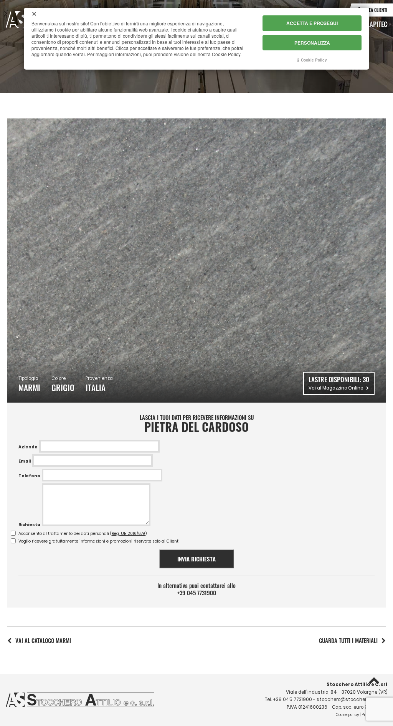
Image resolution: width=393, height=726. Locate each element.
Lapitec (377, 24)
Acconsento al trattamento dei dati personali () (82, 533)
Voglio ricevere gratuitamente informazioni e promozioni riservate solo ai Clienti (99, 541)
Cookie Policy (314, 60)
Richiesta (29, 525)
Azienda (28, 447)
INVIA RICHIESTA (196, 558)
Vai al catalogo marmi (43, 640)
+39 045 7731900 (196, 592)
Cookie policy (347, 714)
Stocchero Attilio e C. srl (357, 684)
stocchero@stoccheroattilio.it (352, 699)
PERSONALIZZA (312, 42)
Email (24, 461)
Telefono (29, 476)
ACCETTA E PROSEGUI (312, 23)
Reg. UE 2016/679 (128, 533)
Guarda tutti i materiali (348, 640)
